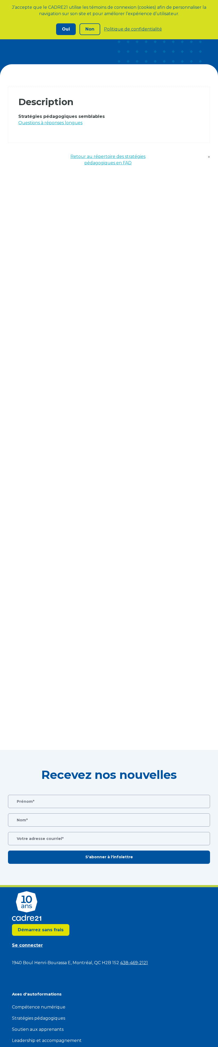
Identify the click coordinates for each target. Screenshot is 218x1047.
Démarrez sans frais (41, 929)
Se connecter (27, 945)
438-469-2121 (134, 962)
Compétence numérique (38, 1007)
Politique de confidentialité (133, 29)
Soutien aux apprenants (38, 1029)
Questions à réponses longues (50, 122)
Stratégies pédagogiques (38, 1018)
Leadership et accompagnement (47, 1040)
